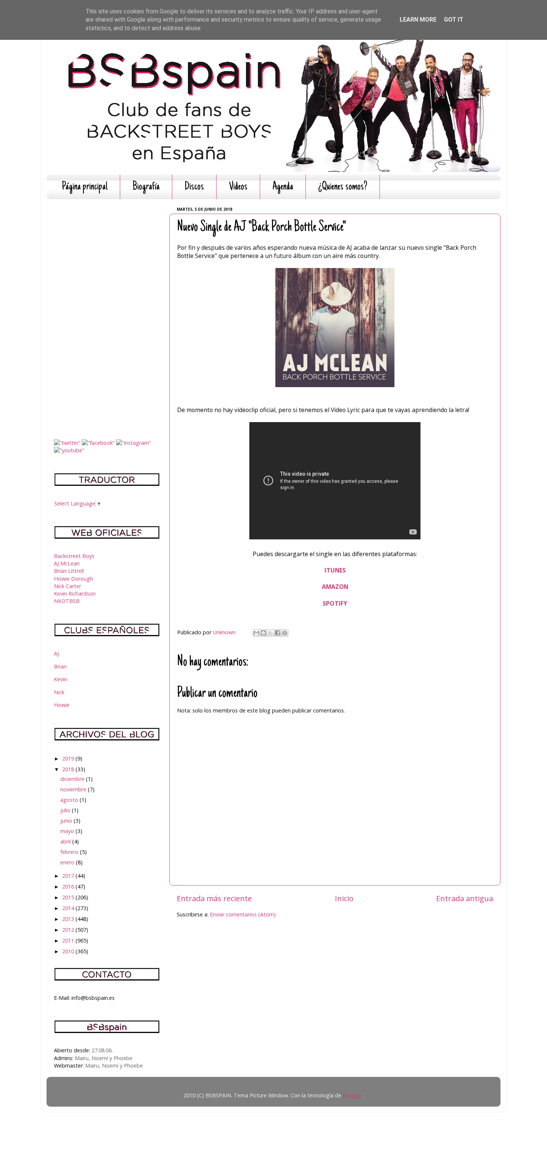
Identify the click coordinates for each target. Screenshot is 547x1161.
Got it (453, 19)
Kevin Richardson (75, 593)
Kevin (60, 679)
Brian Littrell (69, 570)
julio (66, 810)
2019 (69, 758)
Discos (194, 187)
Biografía (146, 187)
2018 (69, 769)
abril (66, 841)
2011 (69, 940)
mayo (68, 831)
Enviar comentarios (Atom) (243, 914)
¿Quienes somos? (342, 187)
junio (67, 820)
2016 (69, 886)
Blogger (352, 1095)
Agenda (282, 187)
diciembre (73, 778)
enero (68, 862)
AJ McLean (67, 563)
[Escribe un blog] (263, 633)
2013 (69, 918)
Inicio (344, 898)
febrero (70, 851)
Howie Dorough (73, 578)
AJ (56, 653)
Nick (59, 692)
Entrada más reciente (214, 898)
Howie (62, 704)
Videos (238, 187)
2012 (69, 929)
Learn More (418, 19)
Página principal (85, 187)
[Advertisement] (107, 316)
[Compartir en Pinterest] (284, 633)
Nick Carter (67, 586)
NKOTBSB (67, 601)
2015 (69, 897)
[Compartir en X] (270, 633)
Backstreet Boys (74, 555)
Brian (60, 666)
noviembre (74, 789)
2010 (69, 951)
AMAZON (335, 587)
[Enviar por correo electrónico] (256, 633)
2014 (69, 908)
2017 (69, 875)
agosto (70, 799)
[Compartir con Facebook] (277, 633)
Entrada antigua (464, 898)
